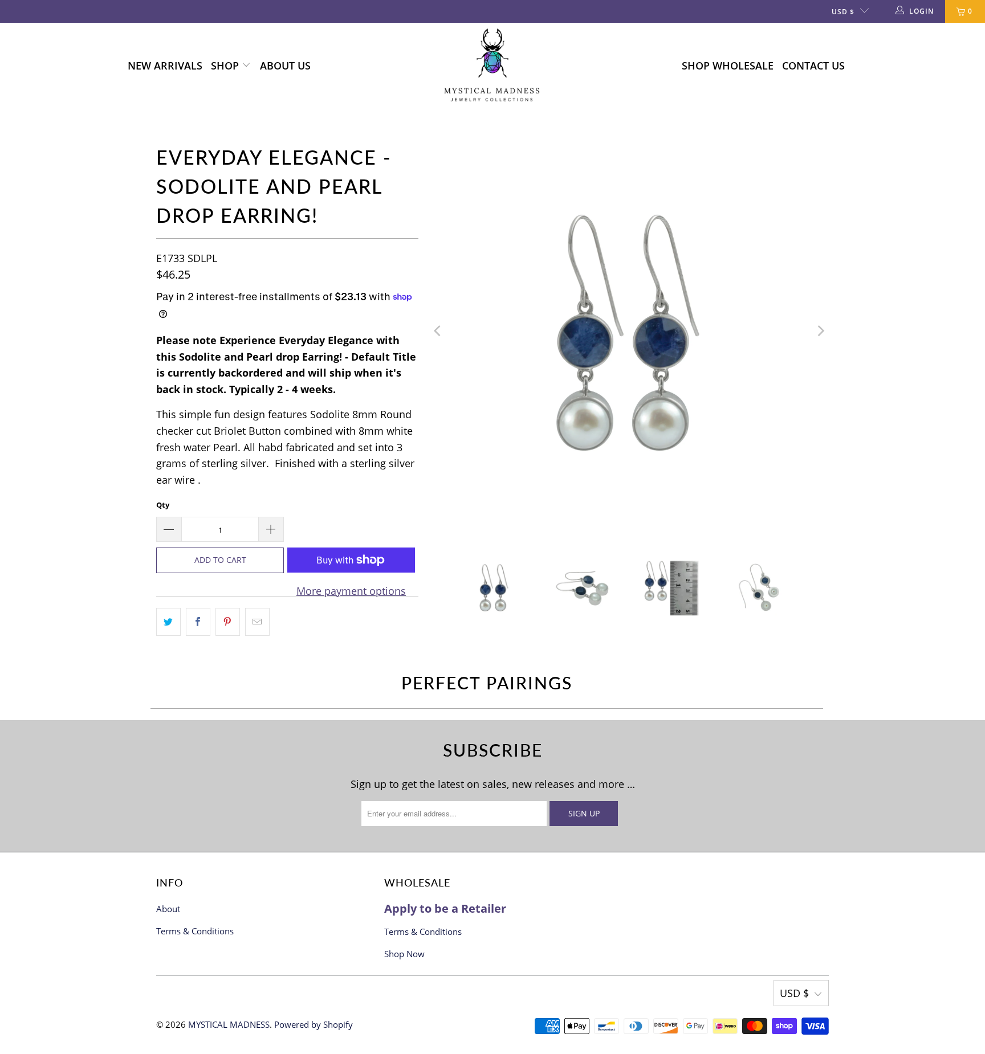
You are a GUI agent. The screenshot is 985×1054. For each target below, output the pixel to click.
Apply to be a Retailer (445, 908)
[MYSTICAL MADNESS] (492, 65)
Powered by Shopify (313, 1024)
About (168, 908)
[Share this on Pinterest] (227, 622)
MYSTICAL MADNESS (229, 1024)
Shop (226, 65)
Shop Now (404, 953)
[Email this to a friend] (257, 622)
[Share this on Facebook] (198, 622)
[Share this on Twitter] (168, 622)
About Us (285, 65)
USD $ (843, 12)
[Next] (820, 331)
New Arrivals (165, 65)
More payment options (351, 591)
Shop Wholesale (728, 65)
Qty (162, 505)
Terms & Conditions (195, 931)
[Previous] (438, 331)
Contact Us (813, 65)
